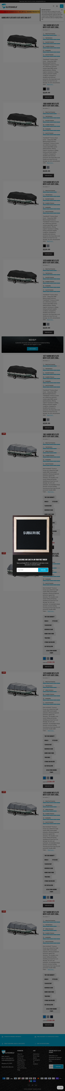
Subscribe (43, 570)
